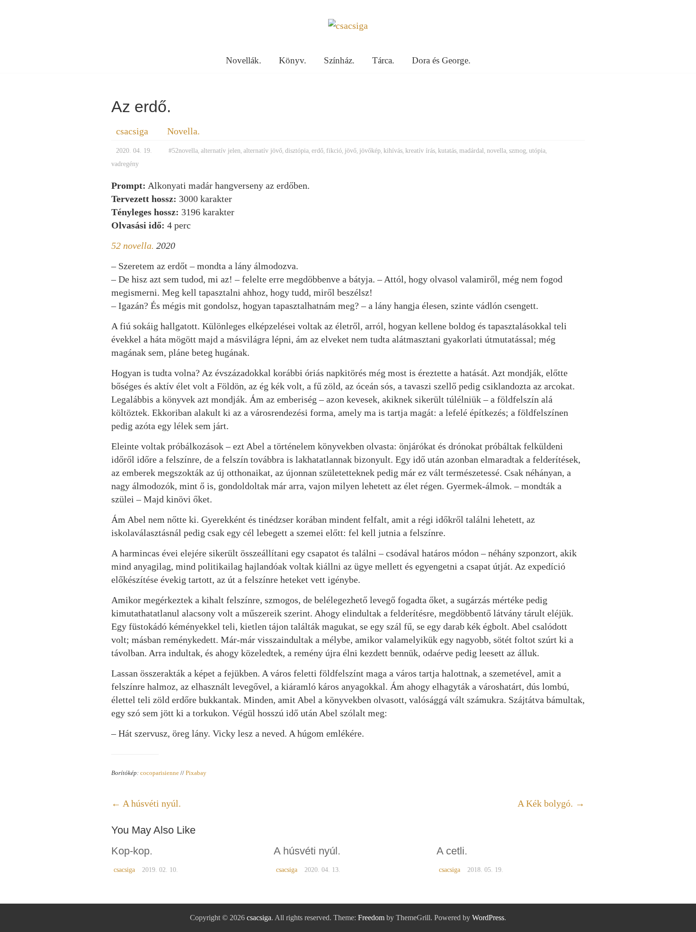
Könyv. (292, 60)
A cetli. (452, 851)
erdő (317, 150)
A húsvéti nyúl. (146, 803)
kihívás (393, 150)
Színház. (339, 60)
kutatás (447, 150)
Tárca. (383, 60)
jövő (351, 150)
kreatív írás (420, 150)
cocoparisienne (159, 772)
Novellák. (243, 60)
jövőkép (370, 150)
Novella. (183, 131)
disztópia (297, 150)
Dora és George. (441, 60)
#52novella (183, 150)
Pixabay (196, 772)
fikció (334, 150)
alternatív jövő (262, 150)
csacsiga (132, 131)
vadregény (125, 163)
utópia (537, 150)
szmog (517, 150)
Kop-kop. (131, 851)
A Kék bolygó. (551, 803)
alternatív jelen (221, 150)
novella (496, 150)
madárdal (471, 150)
